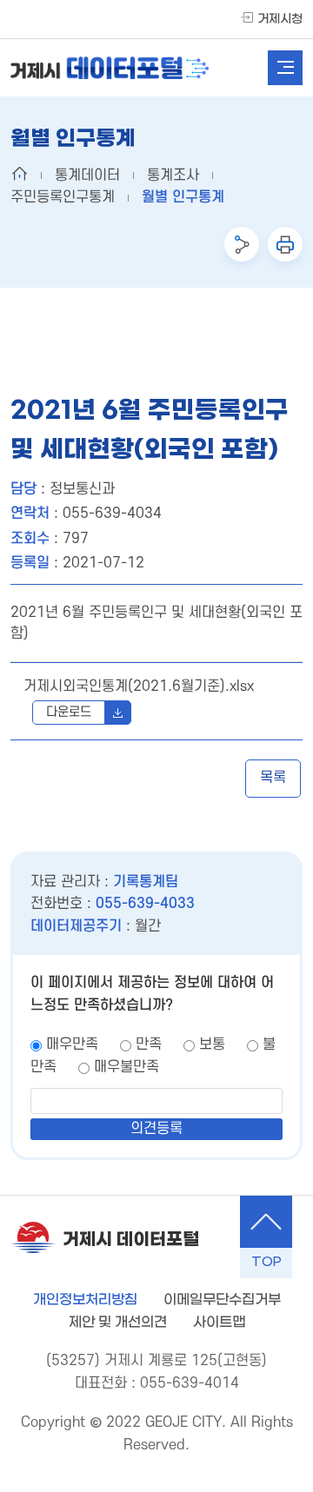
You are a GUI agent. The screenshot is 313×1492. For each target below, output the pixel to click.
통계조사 (173, 175)
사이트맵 (219, 1322)
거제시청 (280, 19)
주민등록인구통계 (62, 197)
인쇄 (285, 244)
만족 (149, 1044)
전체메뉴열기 (285, 67)
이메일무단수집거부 (222, 1299)
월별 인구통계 (183, 197)
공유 (241, 244)
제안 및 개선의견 (118, 1322)
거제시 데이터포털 (131, 1240)
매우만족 (72, 1044)
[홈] (19, 173)
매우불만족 (126, 1067)
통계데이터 (87, 175)
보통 (212, 1044)
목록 (273, 778)
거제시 (109, 67)
